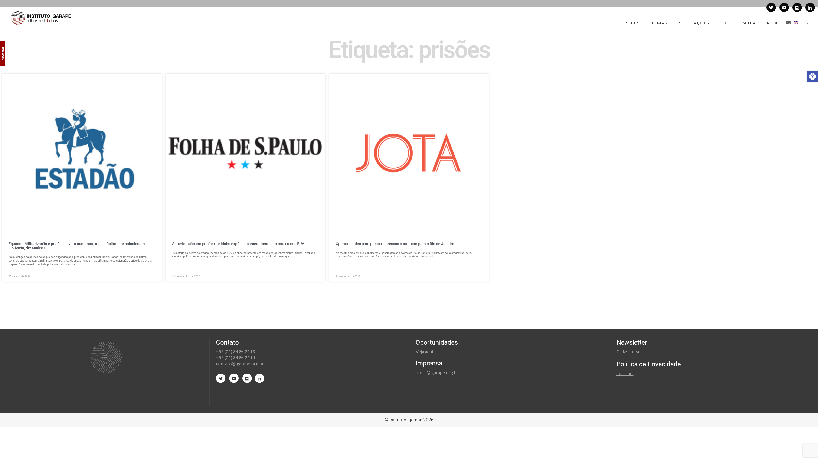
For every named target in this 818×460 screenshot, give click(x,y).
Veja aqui (424, 351)
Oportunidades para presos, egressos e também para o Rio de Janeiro (395, 244)
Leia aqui (625, 373)
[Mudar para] (788, 22)
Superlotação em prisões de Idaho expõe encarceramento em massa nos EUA (238, 244)
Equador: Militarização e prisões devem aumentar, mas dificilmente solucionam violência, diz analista (77, 246)
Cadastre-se (628, 351)
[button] (812, 76)
